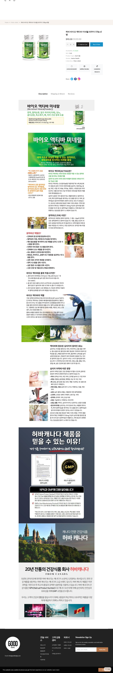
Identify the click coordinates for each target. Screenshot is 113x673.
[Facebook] (9, 659)
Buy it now (96, 44)
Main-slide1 (77, 61)
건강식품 (77, 56)
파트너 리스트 (68, 642)
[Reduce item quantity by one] (67, 44)
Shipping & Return (58, 94)
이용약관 (42, 659)
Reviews (71, 94)
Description (43, 94)
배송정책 (42, 648)
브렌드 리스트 (68, 645)
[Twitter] (6, 659)
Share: (68, 79)
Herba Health (75, 58)
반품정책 (42, 651)
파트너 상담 (67, 648)
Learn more (55, 670)
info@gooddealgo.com (14, 656)
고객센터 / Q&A (56, 645)
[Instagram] (12, 659)
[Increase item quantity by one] (73, 44)
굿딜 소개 (42, 645)
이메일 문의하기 (56, 653)
